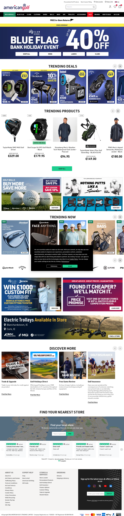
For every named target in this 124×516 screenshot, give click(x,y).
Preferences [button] (65, 261)
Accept (70, 266)
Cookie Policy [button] (74, 259)
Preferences (54, 266)
